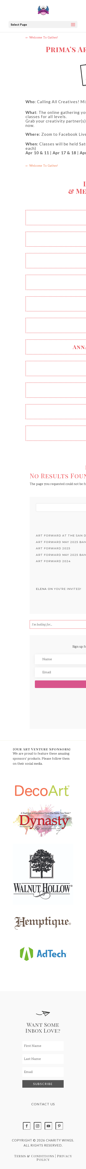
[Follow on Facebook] (26, 1126)
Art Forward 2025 (53, 548)
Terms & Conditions (34, 1156)
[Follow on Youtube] (48, 1126)
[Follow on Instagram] (37, 1126)
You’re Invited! (67, 588)
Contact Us (43, 1104)
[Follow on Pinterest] (59, 1126)
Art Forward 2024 (53, 561)
